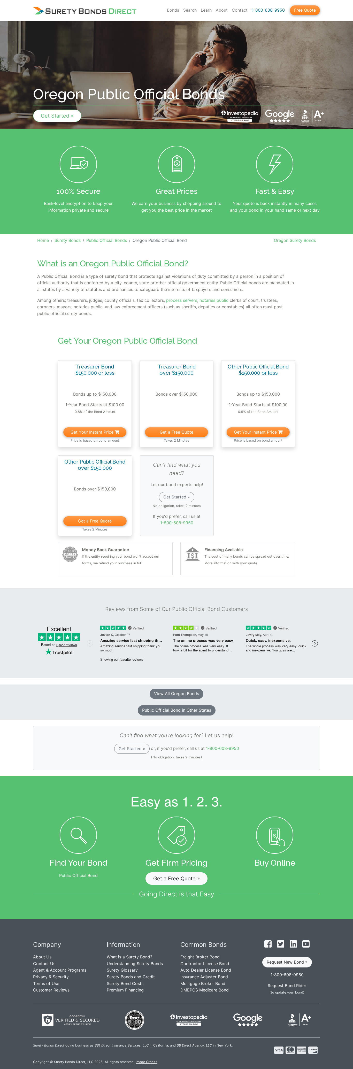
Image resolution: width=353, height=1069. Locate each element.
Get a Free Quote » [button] (176, 878)
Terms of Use (46, 983)
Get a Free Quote (176, 432)
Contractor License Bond (204, 963)
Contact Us (44, 963)
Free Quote (305, 10)
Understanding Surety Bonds (135, 963)
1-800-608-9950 (268, 10)
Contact (240, 10)
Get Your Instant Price (93, 432)
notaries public (213, 300)
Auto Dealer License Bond (205, 970)
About (222, 10)
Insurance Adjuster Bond (204, 976)
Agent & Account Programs (59, 970)
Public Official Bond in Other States (176, 710)
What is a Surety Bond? (129, 956)
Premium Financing (125, 990)
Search (190, 10)
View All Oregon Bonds (176, 693)
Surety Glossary (122, 970)
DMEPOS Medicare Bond (204, 990)
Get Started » (57, 116)
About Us (42, 956)
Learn (206, 10)
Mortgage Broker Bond (202, 983)
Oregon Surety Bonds (295, 240)
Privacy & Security (51, 976)
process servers (181, 300)
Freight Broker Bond (200, 956)
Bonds (173, 10)
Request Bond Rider (287, 985)
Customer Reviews (51, 990)
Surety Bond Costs (125, 983)
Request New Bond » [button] (287, 962)
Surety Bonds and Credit (131, 976)
